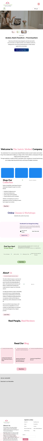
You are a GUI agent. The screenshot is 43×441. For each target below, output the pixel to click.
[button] (31, 4)
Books (25, 426)
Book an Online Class (27, 428)
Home (25, 424)
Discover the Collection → (21, 50)
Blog (34, 430)
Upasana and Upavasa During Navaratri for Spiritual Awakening (20, 360)
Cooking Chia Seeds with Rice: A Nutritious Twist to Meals (7, 359)
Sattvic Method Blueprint (38, 428)
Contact (35, 426)
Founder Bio (36, 424)
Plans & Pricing (26, 430)
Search (24, 434)
